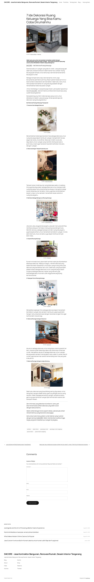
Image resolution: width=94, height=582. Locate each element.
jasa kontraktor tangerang (40, 431)
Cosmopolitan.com (48, 222)
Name (27, 483)
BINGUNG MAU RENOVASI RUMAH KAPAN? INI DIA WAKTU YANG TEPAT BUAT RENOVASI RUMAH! (64, 444)
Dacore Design (33, 54)
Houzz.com (49, 344)
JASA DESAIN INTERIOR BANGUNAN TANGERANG (18, 444)
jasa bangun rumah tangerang (56, 429)
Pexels (48, 387)
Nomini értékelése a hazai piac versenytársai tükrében (21, 532)
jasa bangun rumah (44, 429)
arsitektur (29, 429)
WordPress (88, 578)
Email (27, 489)
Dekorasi (39, 54)
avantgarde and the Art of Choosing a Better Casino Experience (24, 528)
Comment (28, 466)
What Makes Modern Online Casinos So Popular (19, 536)
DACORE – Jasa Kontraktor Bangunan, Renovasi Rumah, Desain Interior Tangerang (30, 2)
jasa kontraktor (30, 431)
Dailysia (48, 132)
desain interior (36, 429)
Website (28, 495)
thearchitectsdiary (48, 181)
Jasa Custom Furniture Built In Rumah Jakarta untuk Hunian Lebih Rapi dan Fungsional (31, 540)
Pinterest (49, 257)
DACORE (29, 65)
